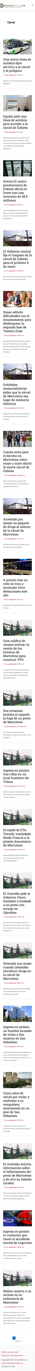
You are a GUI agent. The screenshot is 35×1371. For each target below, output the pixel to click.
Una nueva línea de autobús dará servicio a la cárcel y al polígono (17, 65)
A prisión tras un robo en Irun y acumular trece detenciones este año (15, 587)
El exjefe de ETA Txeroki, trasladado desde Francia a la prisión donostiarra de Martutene (17, 837)
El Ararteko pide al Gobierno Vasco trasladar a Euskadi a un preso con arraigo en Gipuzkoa (17, 902)
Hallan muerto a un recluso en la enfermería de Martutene (17, 1296)
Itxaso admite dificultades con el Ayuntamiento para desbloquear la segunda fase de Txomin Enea (17, 321)
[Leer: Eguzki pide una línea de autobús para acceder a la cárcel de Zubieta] (17, 103)
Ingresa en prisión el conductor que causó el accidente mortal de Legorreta (17, 1237)
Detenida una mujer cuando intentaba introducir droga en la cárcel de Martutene (17, 970)
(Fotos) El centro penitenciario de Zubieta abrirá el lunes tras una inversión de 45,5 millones (15, 190)
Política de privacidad (9, 1352)
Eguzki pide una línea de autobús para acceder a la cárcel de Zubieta (15, 122)
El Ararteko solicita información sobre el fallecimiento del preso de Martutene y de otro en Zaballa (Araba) (17, 1173)
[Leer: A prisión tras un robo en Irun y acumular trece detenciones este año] (17, 566)
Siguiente (18, 1341)
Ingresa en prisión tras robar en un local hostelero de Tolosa (16, 776)
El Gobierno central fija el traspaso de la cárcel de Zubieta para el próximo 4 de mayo (17, 258)
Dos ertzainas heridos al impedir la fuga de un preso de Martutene (17, 716)
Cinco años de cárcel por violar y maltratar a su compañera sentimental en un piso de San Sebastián (16, 1104)
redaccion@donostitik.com (12, 1363)
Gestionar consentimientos (12, 1355)
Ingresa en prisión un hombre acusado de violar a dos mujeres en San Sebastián (17, 1034)
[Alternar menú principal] (32, 5)
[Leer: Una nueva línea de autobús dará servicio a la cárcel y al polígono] (17, 46)
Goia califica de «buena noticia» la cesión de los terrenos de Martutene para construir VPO (16, 650)
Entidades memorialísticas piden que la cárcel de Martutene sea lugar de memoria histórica (16, 394)
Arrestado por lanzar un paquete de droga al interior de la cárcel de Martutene (17, 526)
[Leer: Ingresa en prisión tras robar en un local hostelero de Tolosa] (17, 757)
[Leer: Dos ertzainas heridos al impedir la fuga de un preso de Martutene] (17, 697)
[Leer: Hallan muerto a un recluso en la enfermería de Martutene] (17, 1277)
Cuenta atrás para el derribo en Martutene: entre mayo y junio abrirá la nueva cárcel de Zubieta (17, 461)
